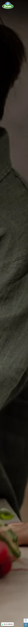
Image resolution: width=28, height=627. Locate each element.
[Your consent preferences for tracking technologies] (2, 624)
